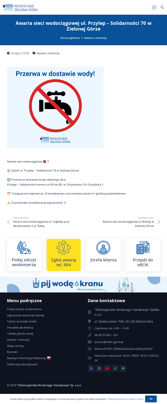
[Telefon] (115, 368)
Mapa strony (15, 346)
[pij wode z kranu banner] (83, 285)
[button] (154, 7)
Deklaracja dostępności (22, 364)
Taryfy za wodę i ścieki (21, 321)
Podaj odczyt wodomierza (24, 262)
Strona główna (70, 38)
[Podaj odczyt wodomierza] (24, 247)
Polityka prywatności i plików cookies (125, 398)
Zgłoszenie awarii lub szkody (25, 315)
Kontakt (12, 352)
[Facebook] (91, 368)
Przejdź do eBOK (143, 262)
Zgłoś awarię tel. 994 (63, 262)
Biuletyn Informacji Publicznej (27, 358)
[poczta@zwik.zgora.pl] (91, 342)
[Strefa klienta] (103, 248)
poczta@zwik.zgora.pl (108, 342)
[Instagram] (99, 368)
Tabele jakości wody (20, 333)
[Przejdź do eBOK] (143, 248)
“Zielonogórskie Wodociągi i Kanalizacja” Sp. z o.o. (49, 385)
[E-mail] (123, 368)
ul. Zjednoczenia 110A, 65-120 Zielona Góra (123, 321)
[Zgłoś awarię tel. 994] (64, 248)
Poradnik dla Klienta (20, 327)
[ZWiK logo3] (20, 7)
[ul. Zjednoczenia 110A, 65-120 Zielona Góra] (91, 321)
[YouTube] (107, 368)
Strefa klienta (103, 260)
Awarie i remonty (95, 38)
